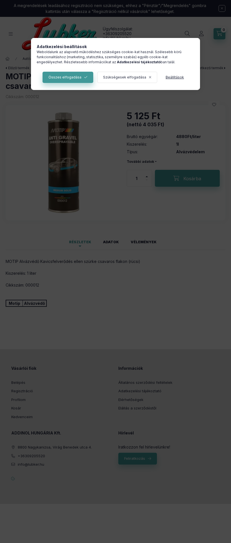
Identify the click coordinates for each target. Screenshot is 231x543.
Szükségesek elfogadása (124, 77)
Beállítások (175, 77)
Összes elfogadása (64, 77)
